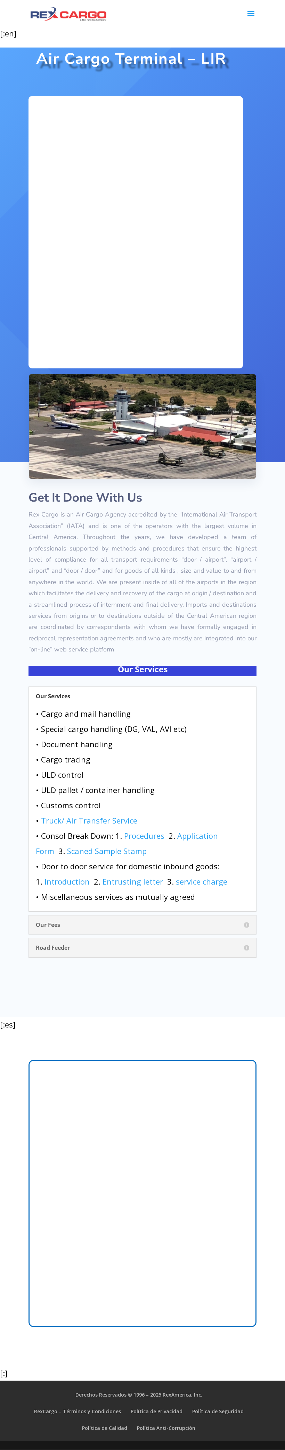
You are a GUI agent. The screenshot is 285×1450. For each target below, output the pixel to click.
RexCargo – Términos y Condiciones (77, 1411)
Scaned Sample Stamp (107, 851)
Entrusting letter (133, 881)
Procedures (144, 835)
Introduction (67, 881)
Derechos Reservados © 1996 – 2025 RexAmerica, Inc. (138, 1394)
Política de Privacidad (156, 1411)
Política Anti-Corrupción (166, 1428)
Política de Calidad (104, 1428)
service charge (201, 881)
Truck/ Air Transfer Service (89, 820)
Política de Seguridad (218, 1411)
